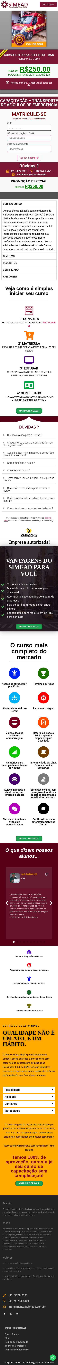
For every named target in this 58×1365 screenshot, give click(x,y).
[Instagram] (11, 1314)
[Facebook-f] (5, 1314)
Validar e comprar (29, 157)
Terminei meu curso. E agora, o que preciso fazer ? (29, 479)
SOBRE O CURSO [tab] (12, 203)
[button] (29, 435)
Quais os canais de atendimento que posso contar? (29, 499)
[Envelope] (17, 1314)
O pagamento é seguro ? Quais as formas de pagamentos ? (28, 444)
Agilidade (10, 1096)
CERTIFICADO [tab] (11, 269)
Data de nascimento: (18, 144)
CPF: (9, 123)
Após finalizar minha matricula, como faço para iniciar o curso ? (29, 454)
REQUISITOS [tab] (10, 262)
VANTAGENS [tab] (10, 276)
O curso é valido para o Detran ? (24, 435)
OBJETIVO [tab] (9, 256)
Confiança (11, 1103)
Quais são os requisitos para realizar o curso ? (26, 489)
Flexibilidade (12, 1089)
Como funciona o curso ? (21, 462)
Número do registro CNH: (20, 133)
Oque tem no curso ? (18, 470)
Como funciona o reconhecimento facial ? (30, 508)
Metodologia (12, 1110)
